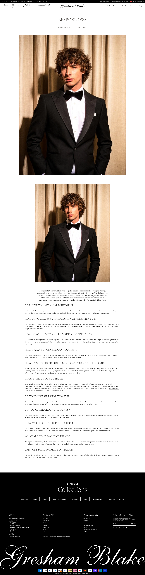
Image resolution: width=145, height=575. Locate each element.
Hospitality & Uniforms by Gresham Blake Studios (56, 536)
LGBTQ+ (45, 525)
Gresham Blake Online (63, 573)
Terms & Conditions (89, 525)
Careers (45, 532)
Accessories (98, 499)
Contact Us (87, 518)
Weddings (45, 523)
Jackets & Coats (59, 499)
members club (77, 431)
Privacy (85, 527)
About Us (45, 518)
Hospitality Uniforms (116, 499)
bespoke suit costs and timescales (104, 342)
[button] (110, 5)
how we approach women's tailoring (79, 404)
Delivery (86, 520)
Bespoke (24, 499)
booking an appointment (62, 311)
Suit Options (46, 520)
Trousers (74, 499)
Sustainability (46, 527)
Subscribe (133, 523)
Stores (44, 534)
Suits (35, 499)
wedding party (92, 415)
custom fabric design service (40, 373)
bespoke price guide (44, 431)
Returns (86, 523)
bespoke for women (47, 404)
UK (133, 1)
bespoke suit (75, 293)
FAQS (44, 529)
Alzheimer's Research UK (90, 529)
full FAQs (40, 457)
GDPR (85, 532)
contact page (112, 455)
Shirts (45, 499)
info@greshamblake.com (120, 1)
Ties (85, 499)
